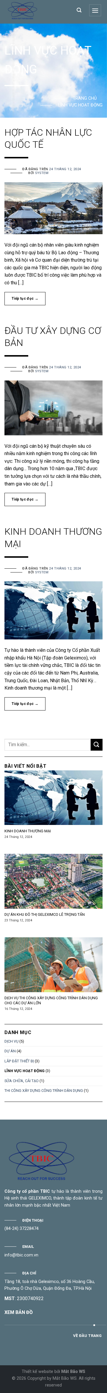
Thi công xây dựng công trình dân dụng (43, 1090)
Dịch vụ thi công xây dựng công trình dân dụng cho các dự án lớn (51, 1000)
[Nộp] (97, 744)
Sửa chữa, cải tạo (21, 1081)
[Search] (79, 10)
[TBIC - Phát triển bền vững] (35, 10)
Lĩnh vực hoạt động (24, 1071)
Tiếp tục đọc (25, 298)
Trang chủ (85, 98)
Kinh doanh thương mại (27, 831)
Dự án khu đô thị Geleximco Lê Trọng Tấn (44, 914)
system (41, 173)
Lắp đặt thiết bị (19, 1061)
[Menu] (95, 10)
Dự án (10, 1051)
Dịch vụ (11, 1041)
